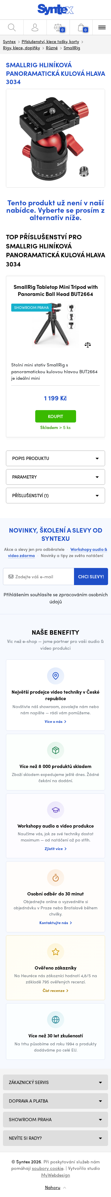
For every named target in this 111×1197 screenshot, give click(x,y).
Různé (52, 47)
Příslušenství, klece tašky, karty (50, 41)
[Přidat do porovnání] (88, 344)
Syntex (9, 41)
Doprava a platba (28, 1101)
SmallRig (72, 47)
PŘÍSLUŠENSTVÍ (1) (30, 495)
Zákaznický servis (29, 1082)
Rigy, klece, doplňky (21, 47)
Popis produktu (30, 458)
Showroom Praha (30, 1119)
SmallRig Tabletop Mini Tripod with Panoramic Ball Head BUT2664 (56, 290)
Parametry (24, 477)
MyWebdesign (55, 1175)
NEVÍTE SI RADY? (25, 1138)
